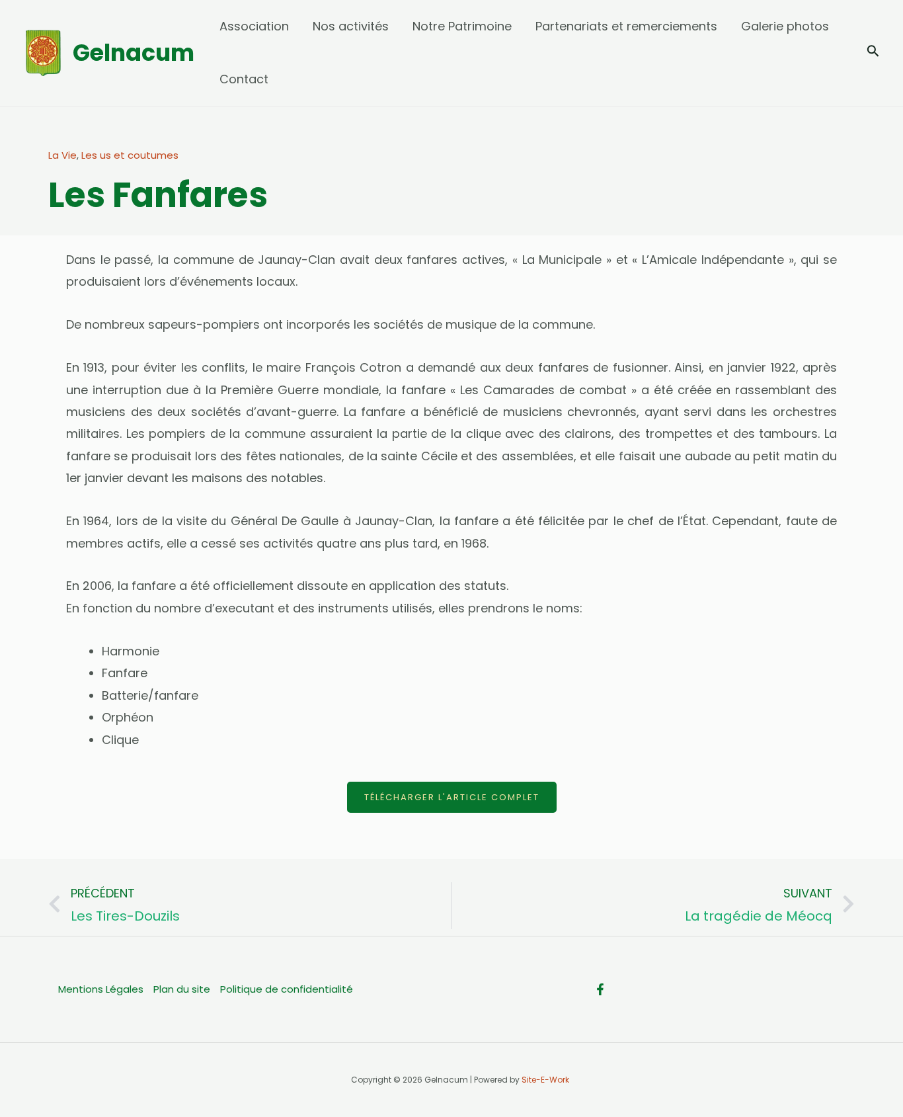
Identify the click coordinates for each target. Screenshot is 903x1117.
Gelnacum (133, 52)
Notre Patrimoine (462, 26)
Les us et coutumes (129, 155)
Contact (243, 79)
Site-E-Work (545, 1079)
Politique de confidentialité (286, 989)
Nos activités (351, 26)
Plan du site (181, 989)
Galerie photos (785, 26)
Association (254, 26)
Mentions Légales (100, 989)
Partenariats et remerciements (626, 26)
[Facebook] (600, 989)
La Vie (62, 155)
